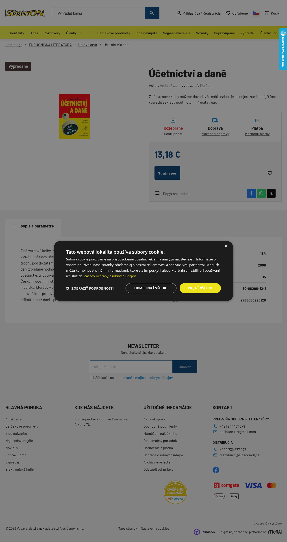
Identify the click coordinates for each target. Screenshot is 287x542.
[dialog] (143, 271)
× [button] (226, 246)
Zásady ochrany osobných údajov (110, 276)
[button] (90, 288)
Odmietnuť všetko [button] (150, 288)
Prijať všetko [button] (200, 288)
